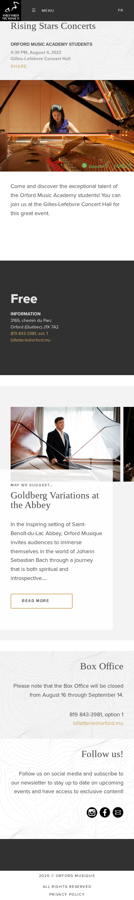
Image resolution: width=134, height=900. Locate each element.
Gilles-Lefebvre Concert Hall (40, 58)
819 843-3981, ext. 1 (29, 333)
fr (120, 10)
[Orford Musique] (10, 10)
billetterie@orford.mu (30, 340)
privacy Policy (67, 894)
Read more (35, 601)
